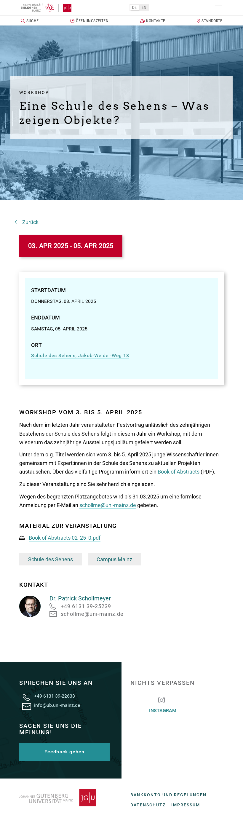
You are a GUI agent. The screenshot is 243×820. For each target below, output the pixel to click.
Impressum (185, 805)
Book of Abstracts (178, 472)
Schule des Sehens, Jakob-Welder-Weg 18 (80, 355)
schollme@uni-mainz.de (107, 505)
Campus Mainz (114, 559)
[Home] (37, 7)
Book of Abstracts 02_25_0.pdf (64, 538)
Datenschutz (148, 805)
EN (144, 7)
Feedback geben (64, 752)
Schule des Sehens (50, 559)
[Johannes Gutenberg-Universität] (64, 8)
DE (134, 7)
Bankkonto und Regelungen (168, 794)
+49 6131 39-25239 (86, 606)
